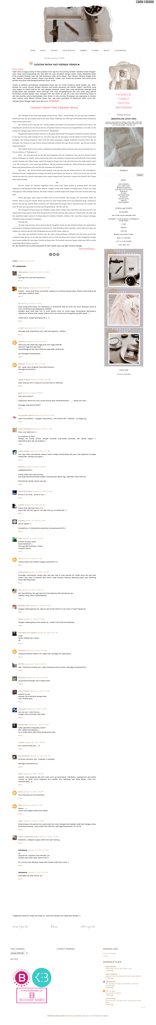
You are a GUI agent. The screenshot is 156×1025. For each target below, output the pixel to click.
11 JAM (124, 224)
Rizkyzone (22, 677)
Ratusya (21, 364)
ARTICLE (124, 200)
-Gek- (20, 538)
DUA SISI (124, 231)
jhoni (20, 393)
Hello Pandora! (111, 974)
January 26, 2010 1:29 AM (31, 303)
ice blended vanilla (25, 415)
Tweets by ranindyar (124, 374)
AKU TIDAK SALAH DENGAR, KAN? (124, 215)
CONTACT (54, 50)
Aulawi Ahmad (23, 451)
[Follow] (139, 2)
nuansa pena (23, 572)
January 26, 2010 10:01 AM (32, 590)
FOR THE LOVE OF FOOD (123, 189)
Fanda (20, 619)
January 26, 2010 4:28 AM (36, 341)
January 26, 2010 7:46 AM (35, 467)
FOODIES (95, 50)
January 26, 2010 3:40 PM (33, 774)
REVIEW (124, 193)
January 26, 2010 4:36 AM (35, 364)
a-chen (21, 328)
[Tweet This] (54, 256)
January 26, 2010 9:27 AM (32, 559)
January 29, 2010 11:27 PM (38, 850)
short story (30, 261)
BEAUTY (107, 50)
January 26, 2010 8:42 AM (35, 521)
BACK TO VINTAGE (123, 238)
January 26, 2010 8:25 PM (32, 805)
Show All (143, 1007)
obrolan (22, 261)
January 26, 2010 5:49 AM (33, 393)
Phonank (21, 467)
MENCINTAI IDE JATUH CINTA (123, 119)
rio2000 (21, 742)
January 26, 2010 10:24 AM (34, 619)
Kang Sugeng (23, 288)
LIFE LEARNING (123, 184)
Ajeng (20, 792)
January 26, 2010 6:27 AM (44, 415)
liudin (20, 821)
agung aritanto (24, 380)
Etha (20, 805)
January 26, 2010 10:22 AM (40, 606)
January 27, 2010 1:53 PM (49, 837)
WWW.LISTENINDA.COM (77, 1016)
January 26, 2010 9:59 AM (39, 572)
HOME (32, 50)
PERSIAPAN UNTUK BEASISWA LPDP (119, 969)
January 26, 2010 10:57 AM (47, 633)
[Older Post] (88, 928)
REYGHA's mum (23, 606)
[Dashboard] (149, 2)
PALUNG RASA (124, 199)
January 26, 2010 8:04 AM (43, 491)
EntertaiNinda (111, 967)
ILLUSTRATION (120, 50)
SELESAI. (124, 227)
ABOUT (43, 50)
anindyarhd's (110, 982)
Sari (19, 559)
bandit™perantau (25, 491)
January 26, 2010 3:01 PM (40, 756)
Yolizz (20, 774)
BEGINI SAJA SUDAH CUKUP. (123, 234)
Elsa (20, 590)
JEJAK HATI (124, 197)
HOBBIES (83, 50)
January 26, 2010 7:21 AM (40, 451)
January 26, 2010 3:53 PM (33, 792)
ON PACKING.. (124, 212)
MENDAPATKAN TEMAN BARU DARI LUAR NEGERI (123, 976)
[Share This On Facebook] (50, 256)
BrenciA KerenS (24, 756)
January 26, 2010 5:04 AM (40, 380)
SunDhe (21, 505)
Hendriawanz (23, 725)
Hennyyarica (23, 272)
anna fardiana (23, 691)
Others (105, 956)
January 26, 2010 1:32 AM (34, 328)
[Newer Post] (20, 928)
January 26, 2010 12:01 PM (35, 664)
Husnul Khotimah (109, 953)
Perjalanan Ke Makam (113, 993)
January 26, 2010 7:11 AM (42, 429)
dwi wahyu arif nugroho (27, 633)
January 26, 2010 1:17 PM (37, 709)
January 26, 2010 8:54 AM (33, 538)
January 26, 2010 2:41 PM (35, 742)
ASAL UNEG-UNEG (123, 186)
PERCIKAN (123, 191)
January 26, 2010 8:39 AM (35, 505)
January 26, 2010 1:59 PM (39, 725)
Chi (19, 303)
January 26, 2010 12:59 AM (39, 288)
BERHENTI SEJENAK (124, 188)
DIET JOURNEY (123, 202)
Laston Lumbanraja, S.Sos (28, 837)
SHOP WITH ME (69, 50)
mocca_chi (22, 709)
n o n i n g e (110, 991)
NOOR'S (21, 664)
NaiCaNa (21, 521)
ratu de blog (110, 999)
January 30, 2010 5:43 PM (38, 872)
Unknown (21, 341)
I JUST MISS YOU (124, 245)
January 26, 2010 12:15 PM (37, 677)
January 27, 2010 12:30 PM (33, 821)
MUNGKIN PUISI (123, 195)
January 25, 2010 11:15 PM (39, 272)
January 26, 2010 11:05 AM (36, 650)
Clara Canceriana (25, 429)
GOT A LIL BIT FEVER (123, 241)
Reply (20, 281)
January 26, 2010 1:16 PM (40, 691)
